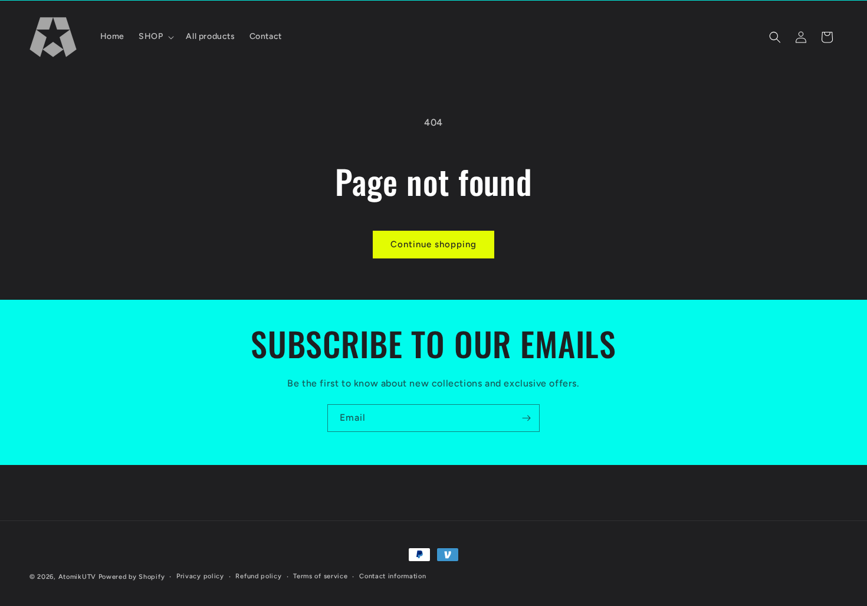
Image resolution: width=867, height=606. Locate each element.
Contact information (392, 575)
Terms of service (320, 575)
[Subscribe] (526, 418)
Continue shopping (433, 244)
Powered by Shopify (131, 577)
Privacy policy (200, 575)
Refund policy (258, 575)
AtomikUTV (77, 577)
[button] (155, 36)
